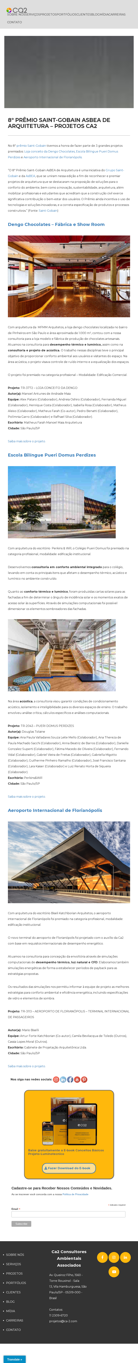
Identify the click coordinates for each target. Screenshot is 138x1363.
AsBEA (30, 176)
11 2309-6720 (58, 1315)
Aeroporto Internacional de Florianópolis (55, 810)
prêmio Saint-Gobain (31, 145)
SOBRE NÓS (16, 14)
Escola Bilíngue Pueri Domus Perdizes (52, 455)
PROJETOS (48, 14)
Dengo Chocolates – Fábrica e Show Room (56, 224)
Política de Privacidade (75, 1194)
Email (16, 1209)
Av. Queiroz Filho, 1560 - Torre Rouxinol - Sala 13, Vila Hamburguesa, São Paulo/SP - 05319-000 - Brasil (68, 1286)
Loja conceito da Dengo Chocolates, (49, 151)
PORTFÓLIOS (67, 14)
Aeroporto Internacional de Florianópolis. (53, 157)
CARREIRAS (117, 14)
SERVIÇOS (32, 14)
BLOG (95, 14)
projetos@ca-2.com (63, 1321)
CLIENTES (84, 14)
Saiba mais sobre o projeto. (27, 441)
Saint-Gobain (48, 210)
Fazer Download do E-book (68, 1168)
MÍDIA (104, 14)
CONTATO (14, 22)
